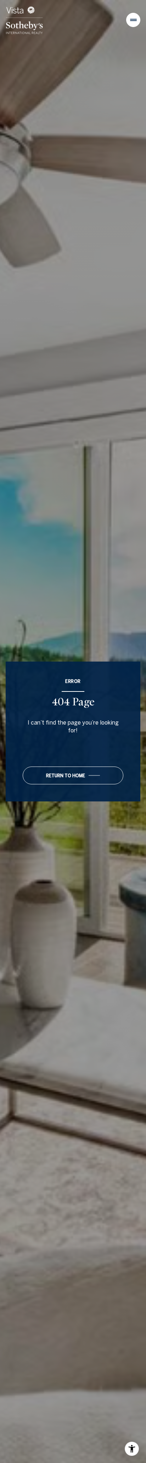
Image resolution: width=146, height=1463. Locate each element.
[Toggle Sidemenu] (133, 20)
